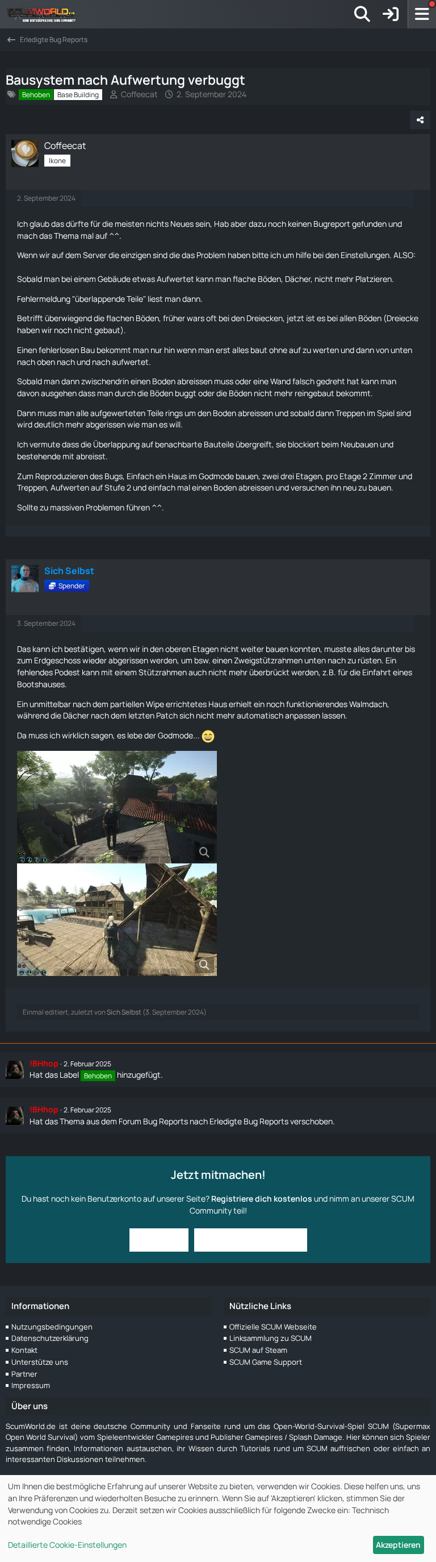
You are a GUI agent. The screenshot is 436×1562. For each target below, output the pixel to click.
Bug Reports (165, 1121)
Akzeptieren (398, 1544)
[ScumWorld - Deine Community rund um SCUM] (45, 14)
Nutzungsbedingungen (52, 1327)
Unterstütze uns (39, 1362)
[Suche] (362, 14)
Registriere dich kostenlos (261, 1198)
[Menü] (422, 14)
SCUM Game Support (265, 1362)
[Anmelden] (390, 14)
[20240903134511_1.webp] (117, 919)
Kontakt (24, 1350)
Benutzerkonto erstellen (250, 1239)
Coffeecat (139, 94)
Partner (24, 1374)
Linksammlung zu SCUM (270, 1338)
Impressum (30, 1385)
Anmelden (159, 1239)
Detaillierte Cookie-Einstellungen (67, 1544)
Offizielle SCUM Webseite (273, 1327)
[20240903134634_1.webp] (117, 807)
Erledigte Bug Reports (248, 1121)
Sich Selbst (124, 1012)
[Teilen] (420, 120)
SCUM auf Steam (258, 1350)
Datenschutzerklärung (50, 1338)
